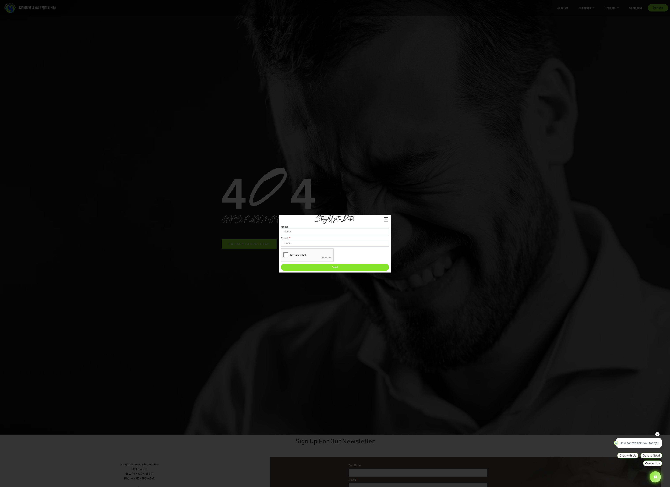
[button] (386, 219)
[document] (335, 243)
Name (284, 226)
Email (285, 238)
